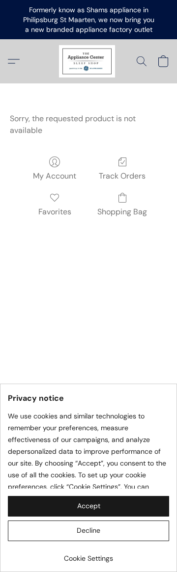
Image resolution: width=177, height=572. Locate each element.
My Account (54, 176)
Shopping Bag (122, 212)
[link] (88, 554)
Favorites (54, 212)
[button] (88, 61)
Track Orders (122, 176)
